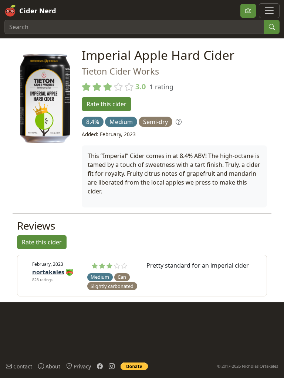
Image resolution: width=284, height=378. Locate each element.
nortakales (48, 272)
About (52, 366)
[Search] (272, 27)
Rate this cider (106, 104)
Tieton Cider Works (120, 71)
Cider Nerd (37, 10)
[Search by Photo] (248, 11)
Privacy (81, 366)
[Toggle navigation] (269, 10)
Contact (22, 366)
